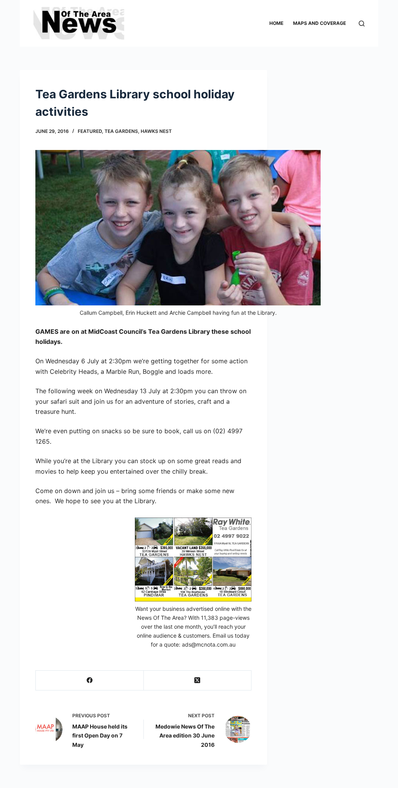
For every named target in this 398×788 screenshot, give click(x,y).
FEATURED (90, 131)
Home (276, 23)
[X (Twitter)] (197, 680)
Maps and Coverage (319, 23)
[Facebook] (89, 680)
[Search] (362, 23)
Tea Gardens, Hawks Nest (138, 131)
